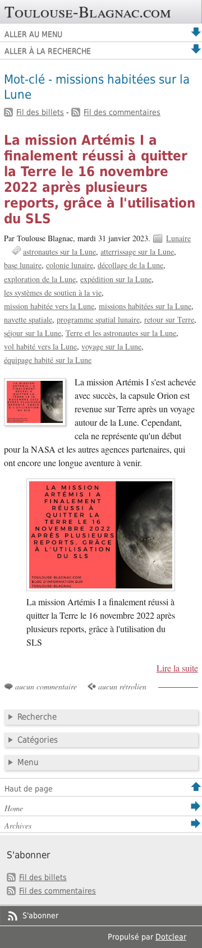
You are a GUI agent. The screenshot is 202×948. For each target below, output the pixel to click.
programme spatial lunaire (98, 319)
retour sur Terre (169, 319)
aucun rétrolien (122, 686)
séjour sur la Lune (32, 333)
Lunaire (178, 238)
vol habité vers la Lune (40, 346)
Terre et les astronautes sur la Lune (121, 333)
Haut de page (28, 788)
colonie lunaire (69, 265)
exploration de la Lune (40, 279)
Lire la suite (177, 668)
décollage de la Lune (130, 265)
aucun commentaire (46, 686)
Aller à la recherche (47, 51)
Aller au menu (33, 34)
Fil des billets (40, 112)
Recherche (37, 717)
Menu (28, 762)
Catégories (37, 740)
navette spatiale (28, 319)
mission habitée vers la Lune (49, 306)
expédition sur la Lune (116, 279)
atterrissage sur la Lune (137, 251)
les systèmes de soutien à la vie (53, 292)
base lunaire (23, 265)
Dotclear (170, 936)
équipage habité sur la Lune (47, 360)
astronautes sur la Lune (59, 251)
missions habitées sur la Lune (145, 306)
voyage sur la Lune (111, 346)
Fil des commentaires (122, 112)
